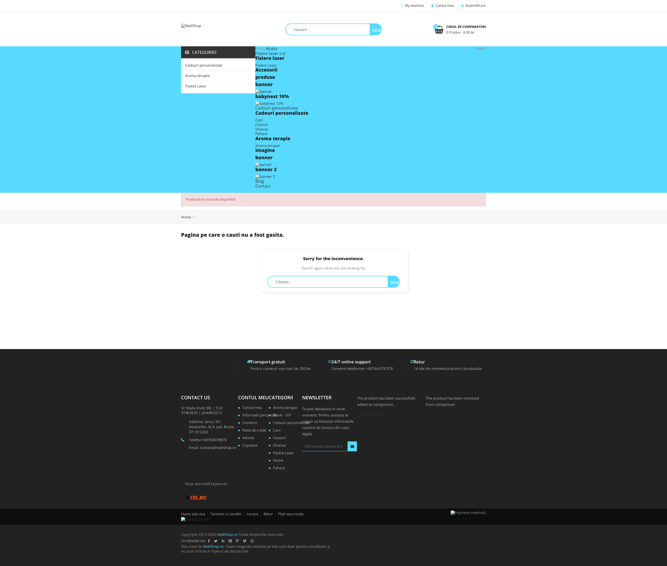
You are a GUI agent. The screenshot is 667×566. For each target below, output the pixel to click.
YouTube (230, 541)
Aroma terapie (197, 75)
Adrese (248, 438)
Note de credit (254, 431)
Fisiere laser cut (270, 53)
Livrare (252, 514)
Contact (262, 186)
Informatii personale (257, 416)
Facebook (209, 541)
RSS (222, 541)
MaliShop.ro (227, 534)
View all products (371, 414)
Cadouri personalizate (204, 65)
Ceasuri (261, 124)
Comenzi (249, 423)
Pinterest (237, 541)
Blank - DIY (282, 416)
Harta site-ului (193, 514)
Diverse (261, 129)
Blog (259, 181)
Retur (268, 514)
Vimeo (244, 541)
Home (278, 461)
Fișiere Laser (195, 86)
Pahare (261, 133)
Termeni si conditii (226, 514)
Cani (259, 120)
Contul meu (253, 398)
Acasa (271, 48)
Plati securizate (291, 514)
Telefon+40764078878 (208, 440)
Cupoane (250, 446)
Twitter (215, 541)
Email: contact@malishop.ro (212, 447)
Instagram (252, 541)
